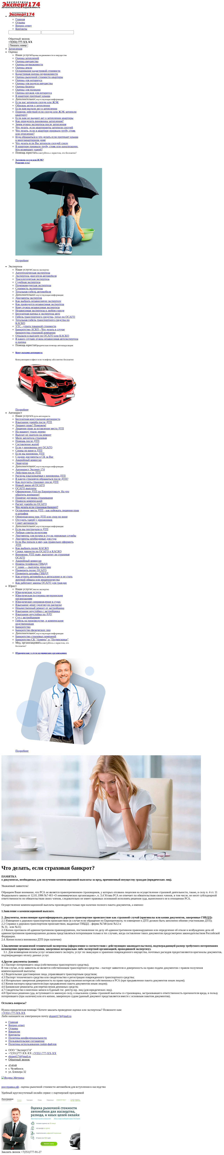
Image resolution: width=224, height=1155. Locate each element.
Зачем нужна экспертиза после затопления (40, 124)
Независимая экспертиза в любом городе (39, 310)
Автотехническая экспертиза (32, 272)
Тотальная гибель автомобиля (33, 291)
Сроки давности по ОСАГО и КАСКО (38, 551)
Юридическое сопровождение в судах (38, 601)
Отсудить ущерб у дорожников (33, 519)
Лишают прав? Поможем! (30, 425)
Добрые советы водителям (31, 532)
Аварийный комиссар (28, 459)
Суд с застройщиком (27, 617)
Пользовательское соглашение (26, 1041)
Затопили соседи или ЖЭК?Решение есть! (29, 161)
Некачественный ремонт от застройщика (39, 608)
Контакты (21, 28)
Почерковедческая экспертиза (33, 285)
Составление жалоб (27, 444)
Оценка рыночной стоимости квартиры (39, 77)
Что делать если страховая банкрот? (36, 507)
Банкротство (22, 626)
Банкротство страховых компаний (35, 636)
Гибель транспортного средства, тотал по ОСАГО (45, 316)
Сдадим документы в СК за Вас (34, 456)
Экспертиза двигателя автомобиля (36, 275)
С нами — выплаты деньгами (33, 567)
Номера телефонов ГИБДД (31, 563)
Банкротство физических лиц (33, 630)
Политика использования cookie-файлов (32, 1044)
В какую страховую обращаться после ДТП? (41, 478)
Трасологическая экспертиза (32, 279)
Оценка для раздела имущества (34, 83)
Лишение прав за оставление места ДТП (39, 428)
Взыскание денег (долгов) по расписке (38, 604)
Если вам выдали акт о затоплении (36, 108)
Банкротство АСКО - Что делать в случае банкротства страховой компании (40, 331)
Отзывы (20, 22)
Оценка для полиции (28, 89)
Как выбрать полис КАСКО (32, 548)
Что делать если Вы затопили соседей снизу (41, 143)
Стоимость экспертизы (29, 288)
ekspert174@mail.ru (60, 1016)
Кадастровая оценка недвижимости (36, 73)
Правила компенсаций (28, 500)
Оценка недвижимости (29, 64)
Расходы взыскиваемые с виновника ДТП (40, 475)
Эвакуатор (21, 463)
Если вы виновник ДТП (29, 453)
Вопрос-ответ (23, 25)
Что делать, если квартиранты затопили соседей (44, 127)
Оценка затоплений (27, 58)
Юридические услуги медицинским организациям (41, 653)
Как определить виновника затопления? (39, 121)
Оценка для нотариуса (28, 80)
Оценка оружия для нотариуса (33, 92)
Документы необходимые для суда (35, 538)
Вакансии (14, 1031)
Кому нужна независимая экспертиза (37, 307)
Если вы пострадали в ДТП (31, 529)
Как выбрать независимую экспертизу (38, 301)
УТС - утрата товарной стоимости (35, 326)
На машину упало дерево (30, 431)
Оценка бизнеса (24, 86)
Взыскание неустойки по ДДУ (33, 614)
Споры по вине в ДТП (28, 450)
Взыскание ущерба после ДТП (33, 422)
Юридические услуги (28, 592)
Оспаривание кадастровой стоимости (37, 70)
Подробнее (22, 260)
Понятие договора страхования (34, 497)
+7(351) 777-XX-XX (13, 1012)
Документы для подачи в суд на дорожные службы (45, 535)
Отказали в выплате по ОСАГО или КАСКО (42, 335)
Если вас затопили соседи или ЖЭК (37, 102)
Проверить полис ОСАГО (31, 570)
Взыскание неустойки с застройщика (37, 611)
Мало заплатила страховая (31, 437)
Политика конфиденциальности (27, 1037)
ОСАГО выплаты (25, 488)
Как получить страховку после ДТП (36, 482)
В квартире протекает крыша (32, 95)
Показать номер (18, 45)
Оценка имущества (26, 61)
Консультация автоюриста (29, 352)
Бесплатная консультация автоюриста (37, 419)
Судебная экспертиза (27, 282)
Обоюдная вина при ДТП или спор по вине (41, 516)
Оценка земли (23, 67)
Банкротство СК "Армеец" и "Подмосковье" (42, 639)
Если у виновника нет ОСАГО (33, 447)
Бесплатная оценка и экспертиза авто (37, 313)
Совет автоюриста (26, 523)
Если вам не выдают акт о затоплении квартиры (44, 118)
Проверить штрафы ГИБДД (31, 573)
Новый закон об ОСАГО (30, 485)
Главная (20, 19)
